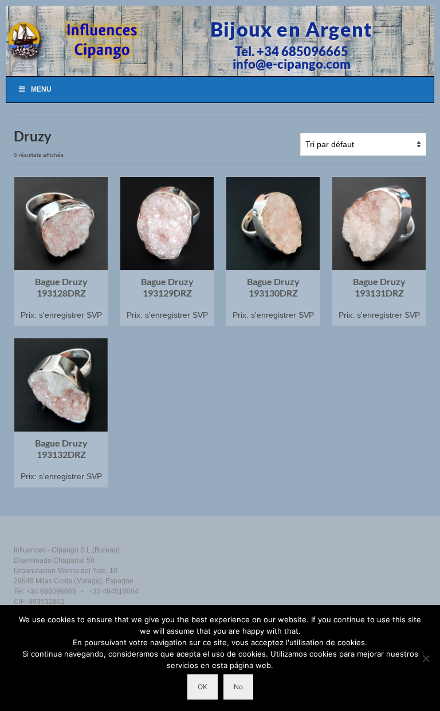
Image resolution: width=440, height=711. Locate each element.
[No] (425, 658)
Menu (41, 89)
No (238, 686)
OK (202, 686)
